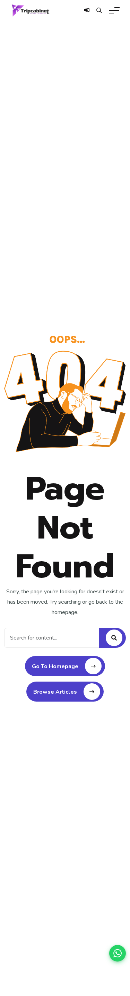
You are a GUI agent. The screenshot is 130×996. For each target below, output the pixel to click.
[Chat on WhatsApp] (117, 953)
